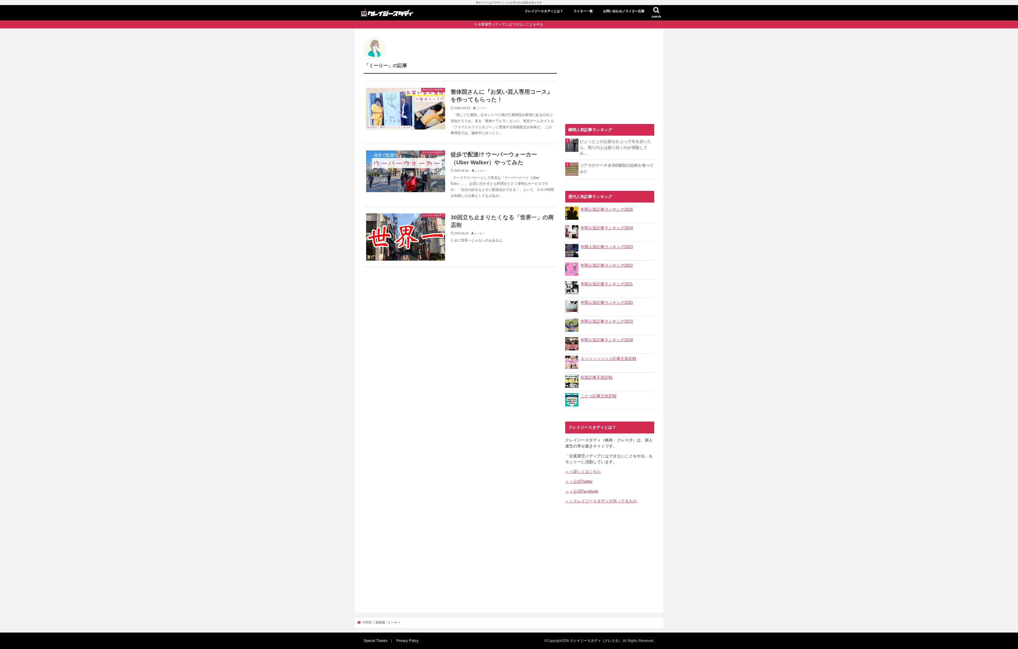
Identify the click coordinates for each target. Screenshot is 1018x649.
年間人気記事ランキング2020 (607, 302)
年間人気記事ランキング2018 (607, 340)
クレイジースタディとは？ (544, 11)
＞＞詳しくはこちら (583, 472)
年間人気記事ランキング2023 (607, 247)
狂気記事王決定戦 (596, 377)
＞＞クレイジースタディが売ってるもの (601, 501)
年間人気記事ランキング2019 (607, 321)
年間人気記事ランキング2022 (607, 265)
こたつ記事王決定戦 (598, 396)
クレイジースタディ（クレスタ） (596, 641)
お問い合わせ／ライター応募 (623, 11)
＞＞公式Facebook (581, 491)
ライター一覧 (583, 11)
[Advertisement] (609, 75)
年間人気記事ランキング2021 (607, 284)
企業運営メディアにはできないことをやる (510, 24)
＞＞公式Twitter (579, 481)
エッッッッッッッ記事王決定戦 (608, 358)
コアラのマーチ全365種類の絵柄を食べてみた (617, 168)
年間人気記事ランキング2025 (607, 209)
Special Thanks (376, 641)
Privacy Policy (407, 641)
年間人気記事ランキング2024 (607, 228)
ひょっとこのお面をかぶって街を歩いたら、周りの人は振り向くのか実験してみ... (615, 147)
